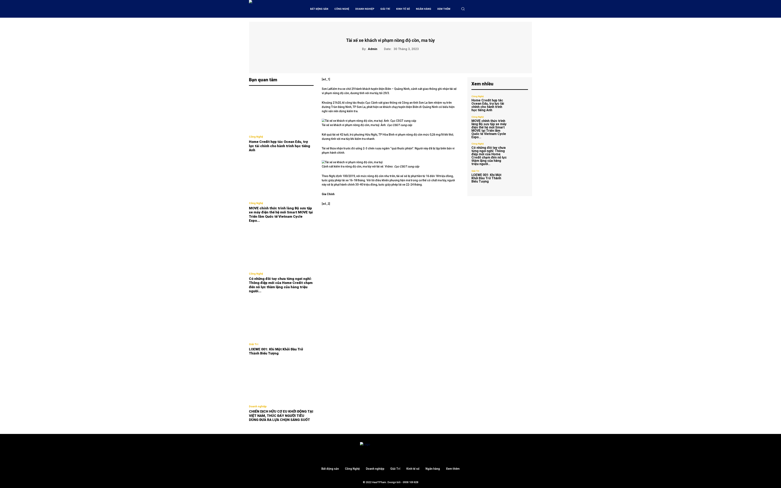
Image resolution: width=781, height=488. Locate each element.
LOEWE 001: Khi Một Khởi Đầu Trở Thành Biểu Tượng (276, 351)
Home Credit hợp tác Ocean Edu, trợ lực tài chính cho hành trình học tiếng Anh (279, 146)
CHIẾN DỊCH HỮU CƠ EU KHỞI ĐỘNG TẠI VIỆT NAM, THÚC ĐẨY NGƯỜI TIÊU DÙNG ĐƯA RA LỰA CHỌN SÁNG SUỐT (281, 415)
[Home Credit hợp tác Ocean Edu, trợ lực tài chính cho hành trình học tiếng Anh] (281, 111)
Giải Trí (253, 344)
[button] (463, 9)
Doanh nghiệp (258, 406)
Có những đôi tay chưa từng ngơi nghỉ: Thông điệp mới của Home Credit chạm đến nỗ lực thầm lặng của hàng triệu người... (281, 285)
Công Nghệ (256, 136)
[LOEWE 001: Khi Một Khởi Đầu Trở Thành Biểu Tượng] (281, 319)
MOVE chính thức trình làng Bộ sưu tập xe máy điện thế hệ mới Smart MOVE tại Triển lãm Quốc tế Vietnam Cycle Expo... (281, 214)
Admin (372, 49)
